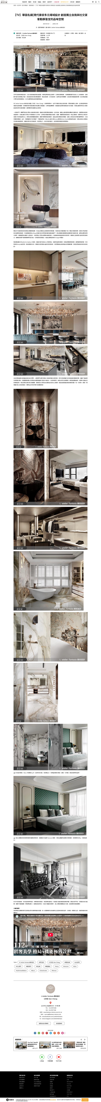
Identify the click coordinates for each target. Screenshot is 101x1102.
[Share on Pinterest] (47, 1033)
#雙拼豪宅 (28, 966)
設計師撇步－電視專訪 (28, 5)
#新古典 (38, 966)
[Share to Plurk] (54, 1033)
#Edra (74, 966)
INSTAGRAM (70, 1081)
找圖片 (29, 2)
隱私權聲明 (22, 1081)
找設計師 (24, 2)
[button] (81, 1039)
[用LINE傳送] (39, 1033)
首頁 (15, 5)
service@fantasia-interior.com (53, 1014)
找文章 (34, 2)
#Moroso (54, 970)
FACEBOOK (69, 1077)
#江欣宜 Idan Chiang (54, 962)
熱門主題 (52, 1094)
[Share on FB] (35, 1033)
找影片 (44, 2)
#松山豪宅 (18, 966)
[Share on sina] (58, 1033)
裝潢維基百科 (53, 1096)
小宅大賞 (72, 2)
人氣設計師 (56, 2)
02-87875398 (52, 1008)
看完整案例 (59, 1023)
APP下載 (36, 1077)
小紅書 (68, 1090)
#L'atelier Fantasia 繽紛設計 (26, 962)
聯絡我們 (21, 1083)
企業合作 (21, 1086)
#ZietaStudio (43, 970)
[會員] (96, 2)
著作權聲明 (22, 1079)
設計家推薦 (37, 1075)
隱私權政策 (53, 1100)
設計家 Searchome (4, 2)
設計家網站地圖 (54, 1075)
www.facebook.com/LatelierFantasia (52, 1016)
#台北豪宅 (77, 962)
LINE (68, 1079)
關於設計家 (22, 1075)
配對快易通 (36, 1079)
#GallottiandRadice (21, 970)
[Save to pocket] (43, 1033)
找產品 (39, 2)
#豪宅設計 (41, 962)
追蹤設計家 (70, 1075)
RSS (68, 1096)
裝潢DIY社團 (37, 1086)
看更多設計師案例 (43, 1023)
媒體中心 (21, 1088)
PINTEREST (70, 1092)
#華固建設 (47, 966)
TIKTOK (69, 1088)
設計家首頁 (52, 1077)
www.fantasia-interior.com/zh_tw (52, 1012)
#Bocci (33, 970)
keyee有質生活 (37, 1081)
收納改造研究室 (37, 1083)
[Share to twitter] (51, 1033)
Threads (69, 1083)
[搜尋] (99, 2)
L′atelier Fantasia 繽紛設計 (29, 33)
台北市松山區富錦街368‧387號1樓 (50, 1006)
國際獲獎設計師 (64, 2)
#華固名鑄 (67, 962)
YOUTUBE (69, 1086)
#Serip (57, 966)
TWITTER (69, 1094)
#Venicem (66, 966)
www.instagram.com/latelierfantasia (52, 1018)
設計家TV (49, 2)
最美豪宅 (78, 2)
